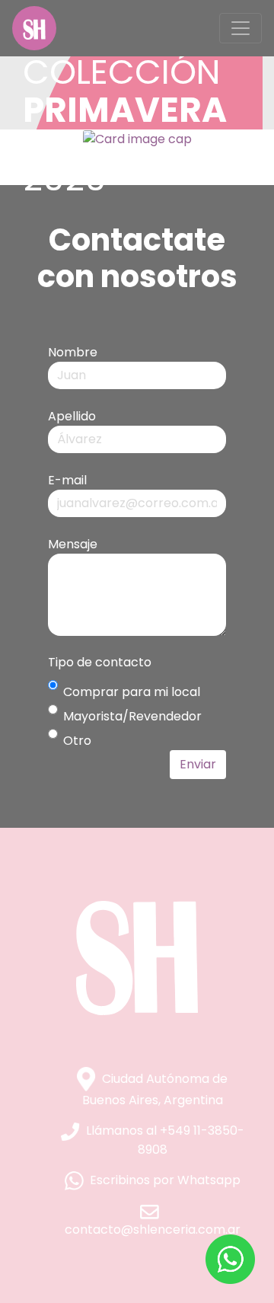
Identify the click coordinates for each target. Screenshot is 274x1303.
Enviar (198, 764)
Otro (77, 740)
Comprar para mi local (131, 692)
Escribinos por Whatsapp (165, 1180)
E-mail (67, 480)
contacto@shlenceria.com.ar (153, 1229)
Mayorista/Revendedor (132, 716)
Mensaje (72, 544)
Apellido (72, 416)
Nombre (72, 352)
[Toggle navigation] (240, 28)
